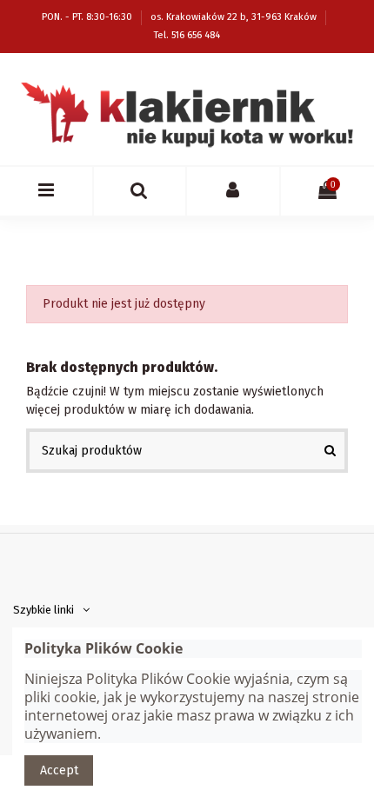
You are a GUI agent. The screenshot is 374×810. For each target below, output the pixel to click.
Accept (59, 770)
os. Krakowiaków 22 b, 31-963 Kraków (234, 17)
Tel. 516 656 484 (187, 35)
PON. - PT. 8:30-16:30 (88, 17)
